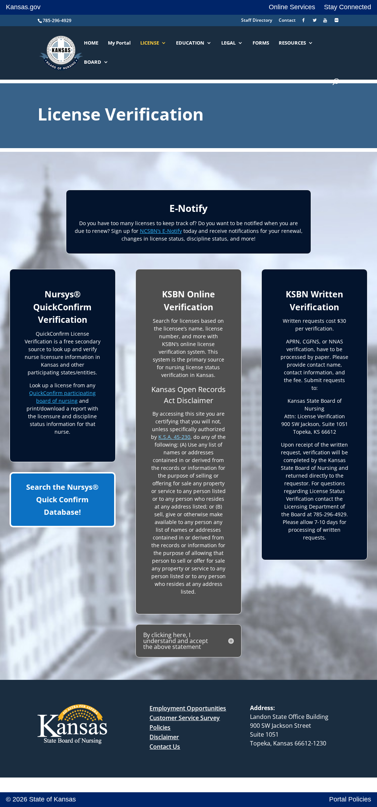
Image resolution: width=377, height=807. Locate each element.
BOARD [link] (92, 62)
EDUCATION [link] (190, 43)
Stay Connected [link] (347, 7)
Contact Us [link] (164, 747)
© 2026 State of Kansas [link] (41, 799)
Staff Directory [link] (256, 20)
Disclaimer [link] (164, 737)
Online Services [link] (292, 7)
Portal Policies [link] (350, 799)
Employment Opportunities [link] (187, 708)
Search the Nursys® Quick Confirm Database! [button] (62, 499)
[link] (304, 22)
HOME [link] (91, 43)
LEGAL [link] (228, 43)
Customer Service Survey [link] (184, 718)
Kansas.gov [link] (23, 7)
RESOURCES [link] (292, 43)
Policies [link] (159, 727)
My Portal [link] (119, 43)
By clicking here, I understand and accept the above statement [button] (175, 641)
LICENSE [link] (149, 43)
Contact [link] (287, 20)
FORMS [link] (261, 43)
